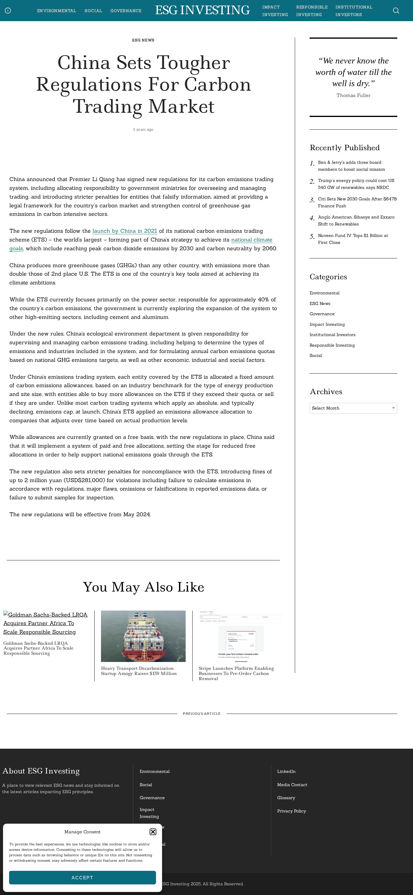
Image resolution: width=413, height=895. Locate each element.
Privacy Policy (291, 811)
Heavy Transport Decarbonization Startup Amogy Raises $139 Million (139, 670)
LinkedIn (286, 771)
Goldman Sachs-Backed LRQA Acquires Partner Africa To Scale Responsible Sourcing (38, 648)
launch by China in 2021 (125, 230)
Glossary (286, 797)
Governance (125, 10)
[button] (153, 832)
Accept (82, 877)
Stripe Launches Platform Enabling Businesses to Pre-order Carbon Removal (236, 673)
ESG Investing (201, 10)
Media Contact (292, 784)
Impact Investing (327, 324)
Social (93, 10)
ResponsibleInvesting (152, 830)
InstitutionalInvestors (152, 847)
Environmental (57, 10)
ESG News (143, 40)
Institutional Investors (333, 334)
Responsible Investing (332, 345)
